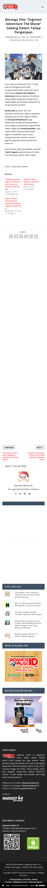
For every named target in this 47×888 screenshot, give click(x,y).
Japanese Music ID (21, 37)
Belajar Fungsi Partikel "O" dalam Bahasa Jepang (26, 635)
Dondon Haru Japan (13, 867)
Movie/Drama (27, 40)
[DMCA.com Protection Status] (33, 849)
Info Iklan (27, 879)
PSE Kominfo (18, 828)
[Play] (3, 885)
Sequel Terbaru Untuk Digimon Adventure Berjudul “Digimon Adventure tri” (13, 203)
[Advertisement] (24, 46)
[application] (23, 885)
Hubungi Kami (15, 879)
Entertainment (15, 40)
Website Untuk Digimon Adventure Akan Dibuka (31, 181)
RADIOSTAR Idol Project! (33, 867)
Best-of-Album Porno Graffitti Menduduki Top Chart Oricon (28, 604)
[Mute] (36, 885)
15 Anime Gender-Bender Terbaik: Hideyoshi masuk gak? (28, 613)
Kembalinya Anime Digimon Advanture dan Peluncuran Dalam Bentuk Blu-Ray (13, 184)
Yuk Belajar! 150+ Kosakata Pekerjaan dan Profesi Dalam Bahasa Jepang (27, 594)
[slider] (42, 885)
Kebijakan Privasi (20, 882)
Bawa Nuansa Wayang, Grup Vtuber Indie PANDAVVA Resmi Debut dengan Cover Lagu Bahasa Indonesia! (28, 624)
